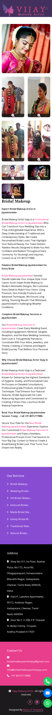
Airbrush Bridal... (20, 505)
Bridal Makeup (18, 484)
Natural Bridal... (19, 533)
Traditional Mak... (20, 526)
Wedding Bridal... (20, 491)
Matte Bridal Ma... (20, 512)
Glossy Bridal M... (20, 519)
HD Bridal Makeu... (21, 498)
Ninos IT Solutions (33, 709)
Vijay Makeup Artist (23, 691)
